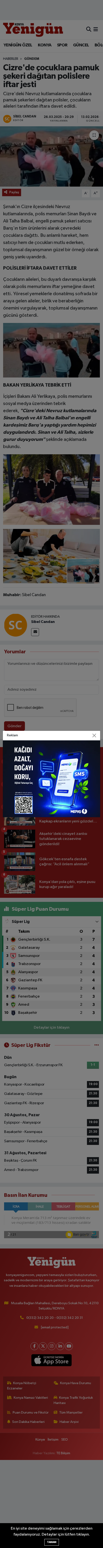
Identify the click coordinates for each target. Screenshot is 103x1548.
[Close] (94, 735)
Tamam (51, 1542)
